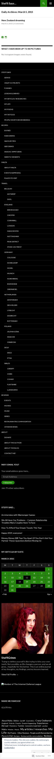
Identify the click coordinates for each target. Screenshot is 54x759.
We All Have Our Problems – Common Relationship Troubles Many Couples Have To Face (24, 521)
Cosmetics (30, 721)
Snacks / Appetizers (12, 152)
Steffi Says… (8, 3)
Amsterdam (12, 300)
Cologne (11, 257)
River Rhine (12, 284)
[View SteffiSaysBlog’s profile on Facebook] (2, 37)
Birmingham (12, 210)
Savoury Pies (10, 141)
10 (12, 577)
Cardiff (10, 369)
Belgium (8, 189)
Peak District (13, 242)
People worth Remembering (17, 120)
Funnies (8, 88)
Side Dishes (9, 146)
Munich (10, 273)
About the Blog (11, 448)
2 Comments (19, 23)
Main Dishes (9, 136)
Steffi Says (6, 72)
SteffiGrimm (8, 657)
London (11, 226)
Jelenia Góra (13, 332)
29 (49, 586)
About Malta (10, 167)
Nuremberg (12, 279)
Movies (7, 406)
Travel (4, 183)
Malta (4, 162)
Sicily (6, 347)
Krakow (11, 337)
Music (7, 411)
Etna (9, 358)
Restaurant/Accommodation (17, 421)
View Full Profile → (9, 674)
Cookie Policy (9, 748)
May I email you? (10, 464)
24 (12, 586)
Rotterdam (12, 321)
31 (12, 590)
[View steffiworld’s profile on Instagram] (6, 37)
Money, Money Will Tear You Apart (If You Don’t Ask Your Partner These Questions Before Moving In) (27, 539)
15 (49, 577)
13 (34, 577)
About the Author (12, 443)
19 (27, 582)
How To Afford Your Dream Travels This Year (21, 528)
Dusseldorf (12, 263)
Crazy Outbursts (12, 83)
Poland (7, 326)
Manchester (13, 231)
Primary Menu (50, 3)
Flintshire (11, 384)
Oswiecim (11, 342)
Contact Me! (10, 453)
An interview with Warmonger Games (18, 515)
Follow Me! (8, 483)
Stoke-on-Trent (14, 247)
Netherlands (10, 294)
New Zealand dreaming (13, 20)
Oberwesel (12, 289)
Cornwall (12, 220)
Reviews (5, 395)
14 (41, 577)
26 (27, 586)
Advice (7, 78)
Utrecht (11, 310)
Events (7, 400)
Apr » (49, 594)
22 (49, 582)
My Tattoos (9, 115)
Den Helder (12, 305)
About (4, 432)
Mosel (10, 268)
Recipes (4, 125)
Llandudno (12, 390)
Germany (8, 252)
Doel (9, 199)
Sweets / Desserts (12, 157)
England (8, 205)
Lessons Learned (11, 93)
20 (34, 582)
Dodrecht (11, 316)
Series (7, 416)
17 (12, 582)
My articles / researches (15, 99)
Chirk (9, 374)
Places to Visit (10, 178)
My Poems (8, 109)
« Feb (4, 594)
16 (5, 582)
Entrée (7, 130)
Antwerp (11, 194)
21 (41, 582)
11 (20, 577)
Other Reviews (10, 427)
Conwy (10, 379)
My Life (7, 104)
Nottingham (13, 236)
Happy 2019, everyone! (11, 533)
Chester (11, 215)
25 (20, 586)
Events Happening (12, 173)
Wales (7, 363)
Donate (7, 437)
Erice (9, 353)
